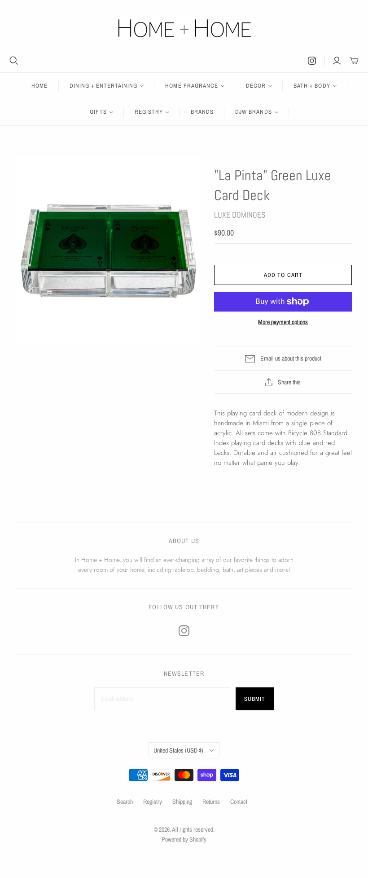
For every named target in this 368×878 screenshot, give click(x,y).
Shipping (182, 802)
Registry (152, 802)
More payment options (283, 322)
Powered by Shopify (184, 839)
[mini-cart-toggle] (354, 61)
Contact (238, 802)
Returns (211, 802)
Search (125, 802)
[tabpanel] (283, 438)
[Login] (337, 61)
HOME (39, 85)
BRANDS (202, 112)
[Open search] (13, 60)
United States (178, 750)
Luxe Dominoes (239, 214)
